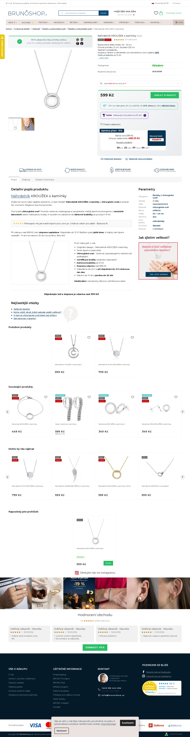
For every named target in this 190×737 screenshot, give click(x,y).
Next (182, 411)
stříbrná (156, 210)
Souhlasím (128, 723)
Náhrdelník (20, 196)
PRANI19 (156, 139)
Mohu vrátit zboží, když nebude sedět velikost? (38, 312)
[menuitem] (12, 23)
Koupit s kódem (124, 142)
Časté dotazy (59, 699)
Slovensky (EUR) (162, 3)
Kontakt (56, 707)
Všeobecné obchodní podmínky (22, 695)
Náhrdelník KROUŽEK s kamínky (90, 548)
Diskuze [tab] (26, 180)
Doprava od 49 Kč (33, 169)
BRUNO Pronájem (61, 678)
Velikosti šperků (22, 309)
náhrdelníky (158, 221)
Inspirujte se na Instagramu (158, 676)
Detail (108, 563)
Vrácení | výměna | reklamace (44, 3)
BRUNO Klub (59, 683)
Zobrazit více (95, 647)
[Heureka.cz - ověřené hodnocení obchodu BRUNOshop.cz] (161, 688)
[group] (30, 477)
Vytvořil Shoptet (176, 734)
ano (154, 217)
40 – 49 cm (158, 214)
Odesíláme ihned (167, 169)
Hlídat (138, 159)
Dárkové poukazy (61, 691)
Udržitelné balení (123, 169)
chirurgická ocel (161, 207)
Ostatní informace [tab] (45, 180)
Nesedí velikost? (78, 169)
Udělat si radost (165, 95)
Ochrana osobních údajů (19, 691)
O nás (9, 3)
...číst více (103, 58)
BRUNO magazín (61, 703)
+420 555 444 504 (112, 688)
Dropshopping (59, 674)
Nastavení (62, 731)
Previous (7, 411)
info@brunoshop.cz (113, 695)
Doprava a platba (22, 3)
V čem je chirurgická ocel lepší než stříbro (35, 315)
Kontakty (63, 3)
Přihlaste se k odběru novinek (66, 695)
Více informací (108, 724)
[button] (30, 494)
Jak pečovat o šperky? (25, 318)
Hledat (103, 13)
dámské (156, 225)
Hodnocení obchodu (95, 615)
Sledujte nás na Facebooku (158, 672)
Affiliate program (60, 687)
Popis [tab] (14, 180)
